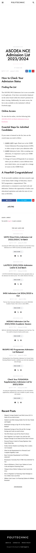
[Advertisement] (18, 23)
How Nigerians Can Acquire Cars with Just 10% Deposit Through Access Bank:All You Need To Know (19, 437)
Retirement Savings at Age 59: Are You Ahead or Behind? (17, 425)
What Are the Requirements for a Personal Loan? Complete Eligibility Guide (17, 451)
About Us (8, 542)
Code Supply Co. (25, 547)
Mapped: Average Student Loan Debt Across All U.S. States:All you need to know (18, 416)
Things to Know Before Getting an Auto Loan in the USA (18, 470)
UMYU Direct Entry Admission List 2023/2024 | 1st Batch (18, 238)
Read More (17, 251)
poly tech (13, 271)
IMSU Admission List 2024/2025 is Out (18, 294)
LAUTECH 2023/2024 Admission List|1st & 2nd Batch (18, 266)
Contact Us (16, 542)
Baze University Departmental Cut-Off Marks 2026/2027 (16, 456)
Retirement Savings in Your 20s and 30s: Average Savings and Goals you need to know (17, 430)
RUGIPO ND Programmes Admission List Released (18, 350)
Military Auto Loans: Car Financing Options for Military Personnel (19, 479)
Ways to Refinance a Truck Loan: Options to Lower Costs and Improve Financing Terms (18, 465)
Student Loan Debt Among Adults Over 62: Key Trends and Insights (19, 421)
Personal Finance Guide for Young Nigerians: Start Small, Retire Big (17, 442)
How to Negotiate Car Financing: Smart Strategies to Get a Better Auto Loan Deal (18, 474)
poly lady (6, 71)
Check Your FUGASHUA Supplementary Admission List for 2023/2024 (18, 382)
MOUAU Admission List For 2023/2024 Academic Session (18, 322)
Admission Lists (18, 46)
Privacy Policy (26, 542)
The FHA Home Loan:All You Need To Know (16, 434)
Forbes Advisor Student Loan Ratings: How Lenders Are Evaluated (18, 447)
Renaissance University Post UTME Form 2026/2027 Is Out (19, 460)
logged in (10, 221)
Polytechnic (18, 2)
